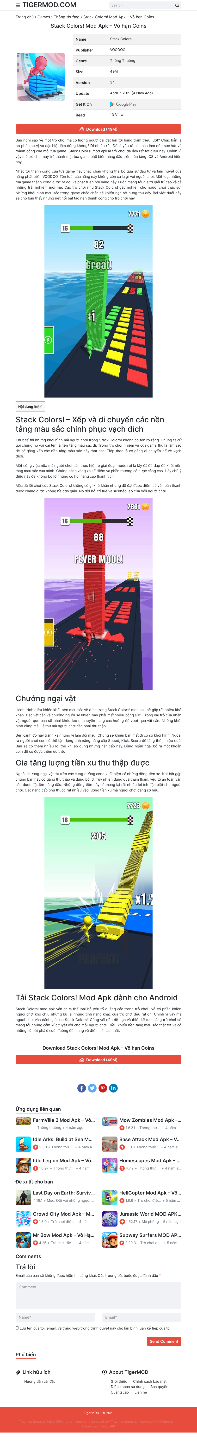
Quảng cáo (120, 1392)
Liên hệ (141, 1392)
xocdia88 (108, 1426)
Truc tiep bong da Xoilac (37, 1421)
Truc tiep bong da (124, 1421)
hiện (38, 407)
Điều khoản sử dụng (128, 1386)
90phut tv (65, 1421)
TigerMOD (91, 1413)
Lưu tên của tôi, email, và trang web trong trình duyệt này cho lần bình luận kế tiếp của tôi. (96, 1328)
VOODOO (117, 49)
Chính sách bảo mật (149, 1381)
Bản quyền (159, 1386)
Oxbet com (168, 1421)
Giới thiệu (119, 1381)
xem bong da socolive (91, 1421)
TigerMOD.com (49, 5)
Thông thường (122, 60)
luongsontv (148, 1421)
